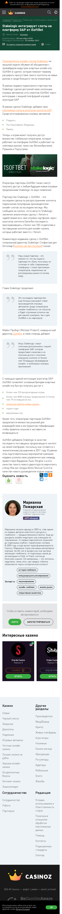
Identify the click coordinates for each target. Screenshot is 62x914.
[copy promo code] (23, 670)
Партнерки (8, 810)
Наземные (41, 743)
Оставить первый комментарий (21, 44)
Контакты (40, 840)
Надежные (8, 734)
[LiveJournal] (41, 475)
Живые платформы (45, 732)
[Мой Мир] (46, 475)
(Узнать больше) (23, 909)
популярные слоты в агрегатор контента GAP (27, 110)
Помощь (40, 835)
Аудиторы (40, 765)
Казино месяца (43, 748)
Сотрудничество (11, 800)
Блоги (38, 775)
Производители (43, 716)
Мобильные (41, 770)
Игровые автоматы (12, 740)
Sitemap (39, 855)
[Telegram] (41, 479)
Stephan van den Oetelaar (27, 246)
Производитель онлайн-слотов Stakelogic (25, 61)
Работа (6, 805)
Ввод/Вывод (42, 721)
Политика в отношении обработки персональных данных (43, 823)
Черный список (10, 718)
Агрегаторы (41, 737)
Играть (18, 676)
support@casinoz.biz (30, 6)
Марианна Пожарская (33, 504)
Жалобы (40, 781)
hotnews (24, 34)
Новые (6, 713)
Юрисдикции (42, 754)
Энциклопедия (10, 786)
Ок (51, 907)
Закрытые (7, 723)
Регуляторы (41, 759)
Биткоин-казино (11, 781)
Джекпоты (8, 729)
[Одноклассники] (50, 475)
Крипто (39, 727)
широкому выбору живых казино (22, 404)
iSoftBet (17, 333)
